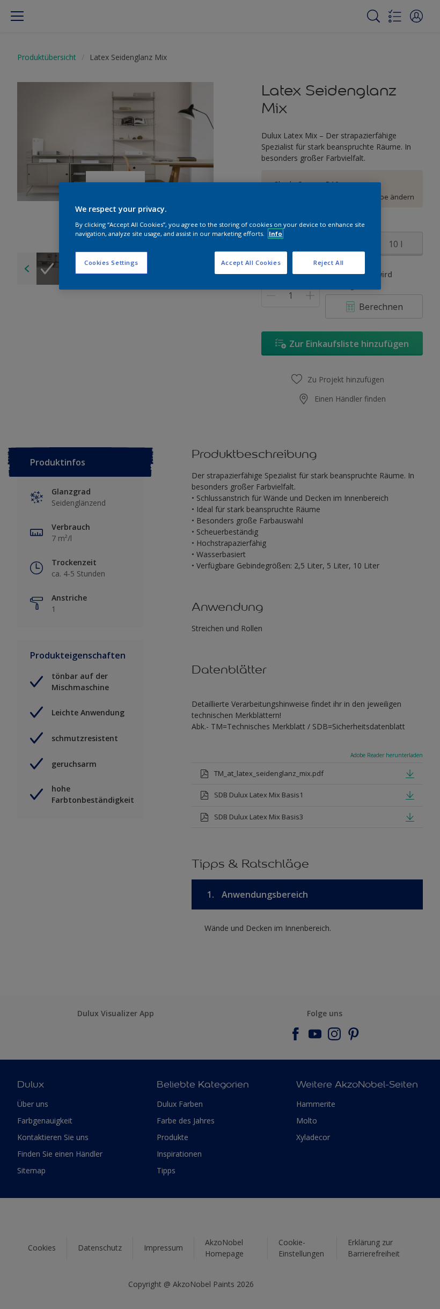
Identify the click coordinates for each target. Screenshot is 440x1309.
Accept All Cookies (251, 262)
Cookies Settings (111, 262)
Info (275, 234)
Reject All (328, 262)
